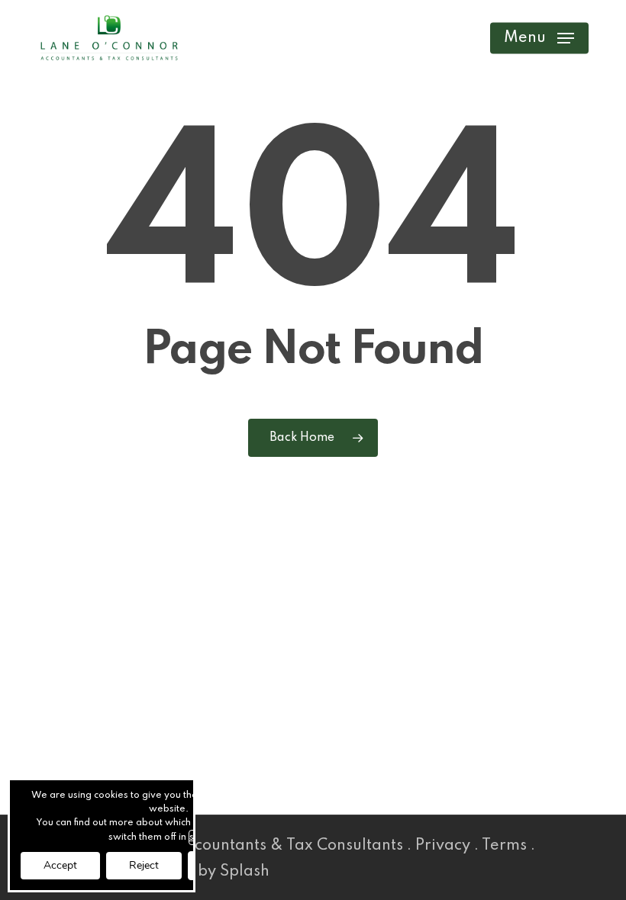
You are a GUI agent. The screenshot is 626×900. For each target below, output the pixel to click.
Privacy (442, 845)
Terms (504, 845)
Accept (60, 865)
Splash (244, 871)
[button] (539, 38)
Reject (144, 865)
